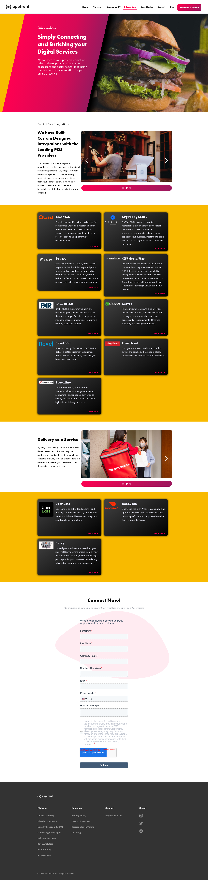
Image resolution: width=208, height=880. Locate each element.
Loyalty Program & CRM (50, 826)
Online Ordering (45, 815)
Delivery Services (46, 838)
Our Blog (76, 832)
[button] (98, 7)
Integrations (130, 7)
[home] (18, 6)
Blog (172, 7)
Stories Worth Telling (82, 826)
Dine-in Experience (47, 821)
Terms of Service (80, 821)
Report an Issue (113, 815)
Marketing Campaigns (49, 832)
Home (85, 7)
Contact (161, 7)
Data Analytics (45, 843)
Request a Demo (189, 7)
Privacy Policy (78, 815)
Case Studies (147, 7)
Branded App (44, 849)
